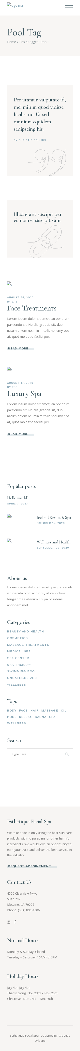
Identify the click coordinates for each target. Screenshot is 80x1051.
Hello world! (17, 497)
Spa (52, 717)
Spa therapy (19, 664)
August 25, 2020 (20, 297)
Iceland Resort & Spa (54, 517)
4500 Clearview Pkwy (22, 893)
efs (15, 301)
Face (23, 710)
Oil (63, 710)
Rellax (25, 717)
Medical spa (18, 651)
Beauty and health (25, 631)
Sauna (41, 717)
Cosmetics (17, 638)
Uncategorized (22, 678)
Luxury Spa (24, 393)
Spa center (18, 658)
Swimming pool (22, 671)
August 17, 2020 (20, 382)
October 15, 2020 (51, 523)
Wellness (16, 684)
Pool (11, 717)
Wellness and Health (53, 542)
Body (11, 710)
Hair (34, 710)
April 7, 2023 (17, 503)
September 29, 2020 (53, 547)
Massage (49, 710)
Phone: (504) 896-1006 (23, 910)
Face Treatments (31, 308)
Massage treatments (28, 644)
